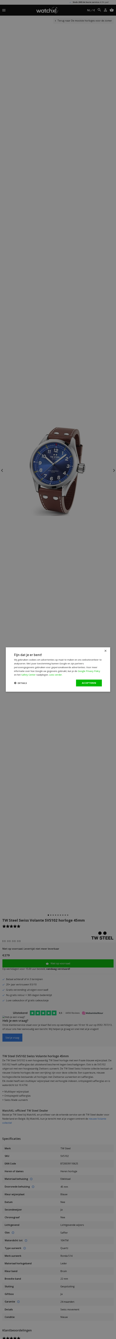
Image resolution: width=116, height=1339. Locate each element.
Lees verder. (55, 674)
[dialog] (58, 669)
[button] (20, 683)
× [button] (105, 651)
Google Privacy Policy (89, 670)
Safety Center (28, 674)
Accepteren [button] (89, 682)
